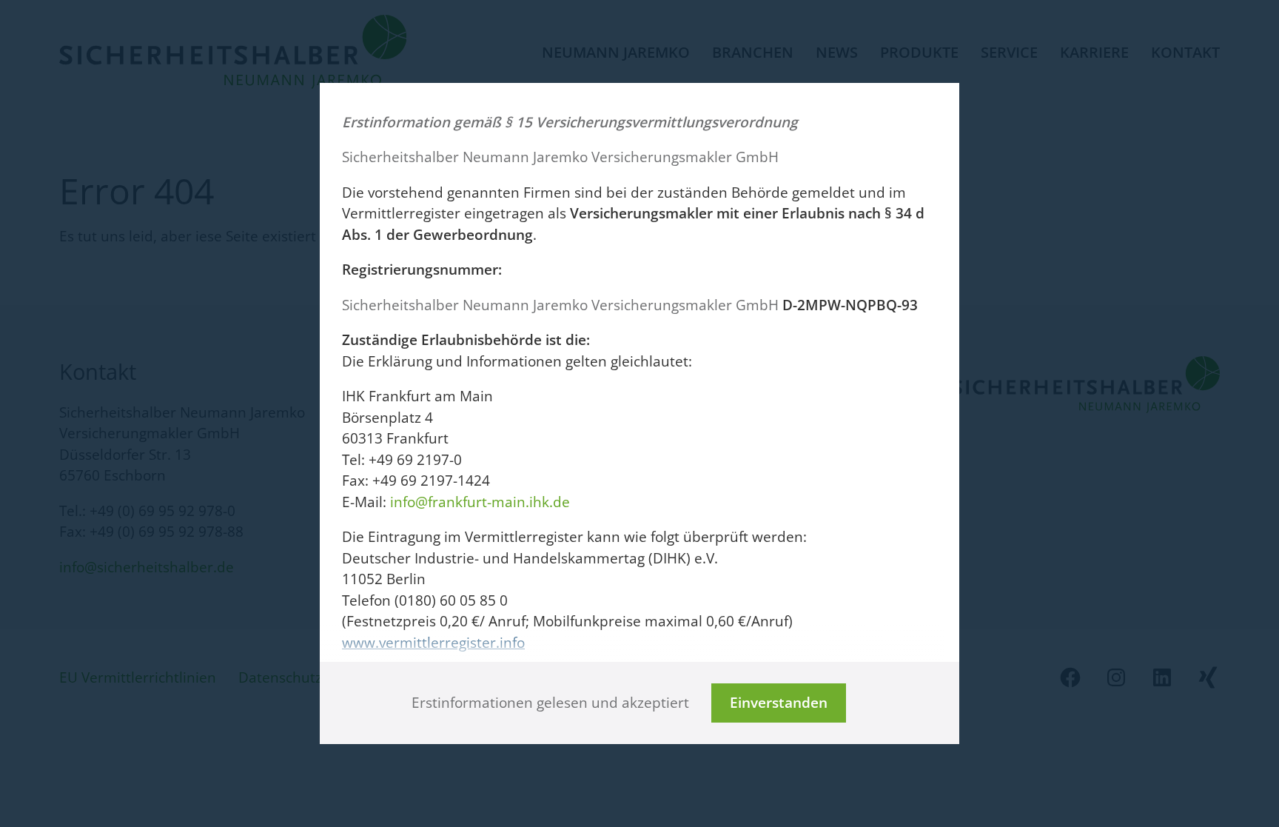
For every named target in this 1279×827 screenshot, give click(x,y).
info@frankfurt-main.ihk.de (480, 502)
